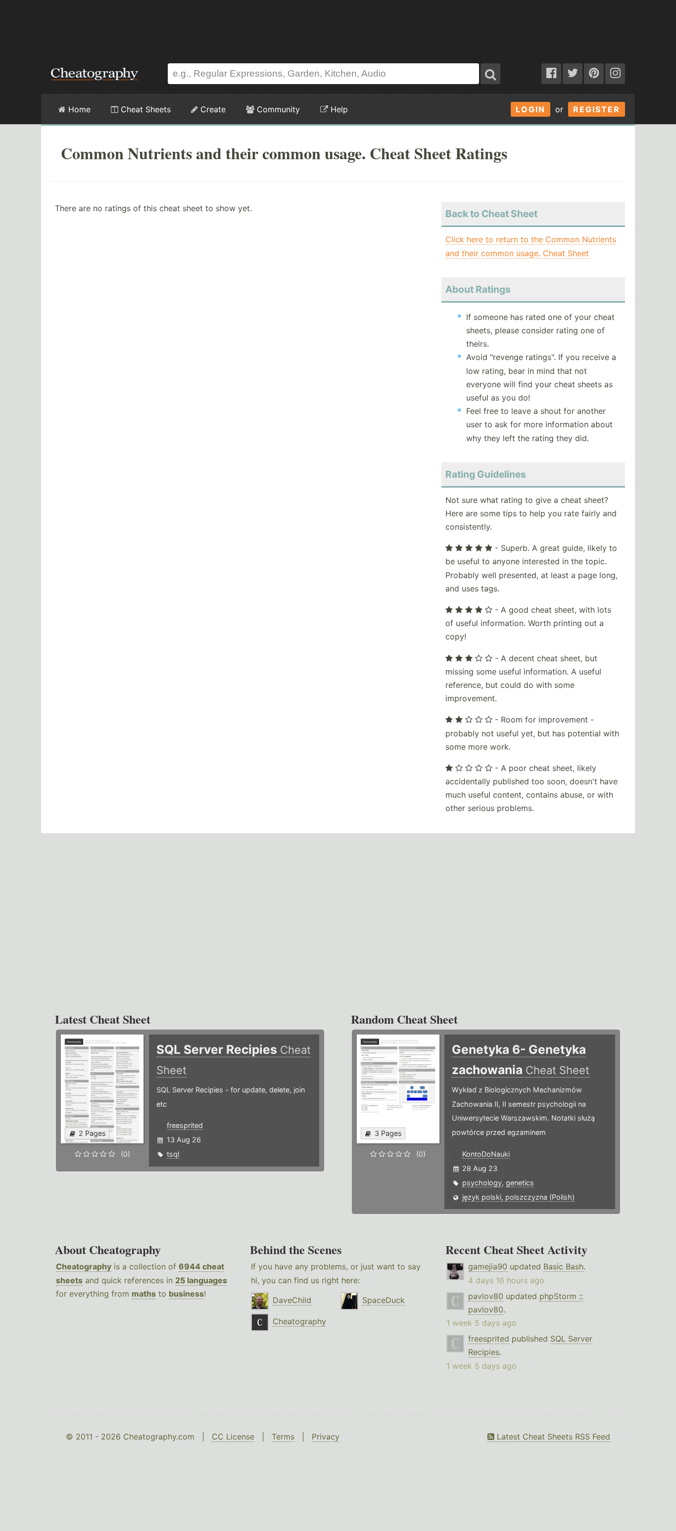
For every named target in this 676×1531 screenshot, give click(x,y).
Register (596, 109)
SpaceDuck (383, 1300)
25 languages (201, 1280)
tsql (173, 1154)
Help (338, 109)
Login (530, 109)
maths (144, 1294)
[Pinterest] (594, 73)
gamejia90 (487, 1266)
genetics (520, 1182)
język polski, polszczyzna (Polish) (518, 1197)
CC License (233, 1436)
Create (212, 109)
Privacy (325, 1436)
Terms (283, 1436)
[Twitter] (572, 73)
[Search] (490, 73)
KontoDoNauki (486, 1154)
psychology (482, 1182)
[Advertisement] (338, 26)
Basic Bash (563, 1266)
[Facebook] (551, 73)
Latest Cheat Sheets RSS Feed (552, 1436)
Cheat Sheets (144, 109)
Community (277, 109)
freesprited (185, 1125)
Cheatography (83, 1266)
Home (78, 109)
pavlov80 (485, 1296)
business (186, 1294)
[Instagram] (615, 73)
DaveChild (292, 1300)
